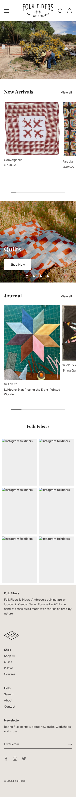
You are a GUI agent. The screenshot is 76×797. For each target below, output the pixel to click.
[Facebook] (6, 758)
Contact (9, 706)
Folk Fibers (19, 780)
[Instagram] (15, 758)
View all (66, 92)
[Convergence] (32, 128)
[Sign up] (70, 744)
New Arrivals (18, 92)
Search (8, 694)
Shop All (9, 656)
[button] (27, 276)
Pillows (8, 668)
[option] (38, 242)
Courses (9, 674)
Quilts (8, 662)
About (8, 700)
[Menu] (6, 11)
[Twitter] (24, 758)
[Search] (60, 11)
